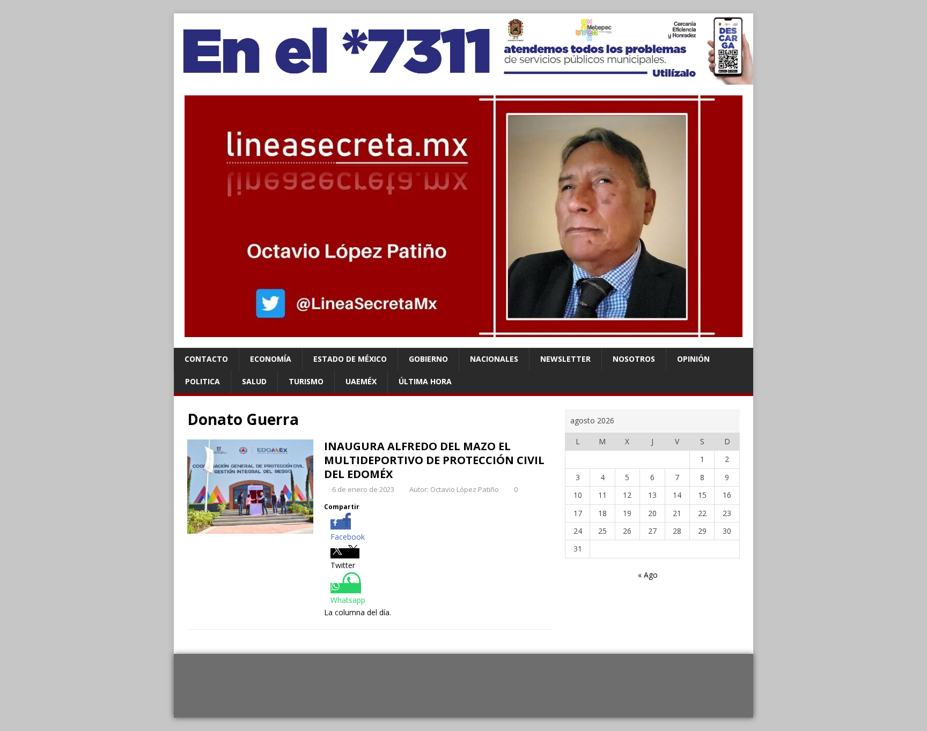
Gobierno (428, 359)
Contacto (206, 359)
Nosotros (634, 359)
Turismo (306, 381)
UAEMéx (361, 381)
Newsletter (565, 359)
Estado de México (350, 359)
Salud (254, 381)
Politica (202, 381)
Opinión (693, 359)
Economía (270, 359)
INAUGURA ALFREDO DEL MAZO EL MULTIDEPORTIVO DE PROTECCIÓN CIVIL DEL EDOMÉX (434, 460)
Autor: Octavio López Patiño (454, 489)
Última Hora (425, 381)
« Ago (648, 575)
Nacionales (494, 359)
